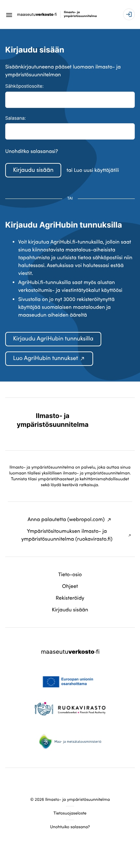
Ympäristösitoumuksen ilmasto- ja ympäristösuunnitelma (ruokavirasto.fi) (66, 535)
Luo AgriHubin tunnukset (45, 358)
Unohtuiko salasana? (70, 827)
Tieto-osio (70, 574)
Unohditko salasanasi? (31, 151)
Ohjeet (70, 586)
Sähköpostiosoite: (24, 86)
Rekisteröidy (70, 598)
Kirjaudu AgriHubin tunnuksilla (53, 338)
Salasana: (15, 118)
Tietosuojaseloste (69, 813)
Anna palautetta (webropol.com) (66, 519)
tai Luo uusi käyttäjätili (92, 170)
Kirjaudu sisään (33, 169)
